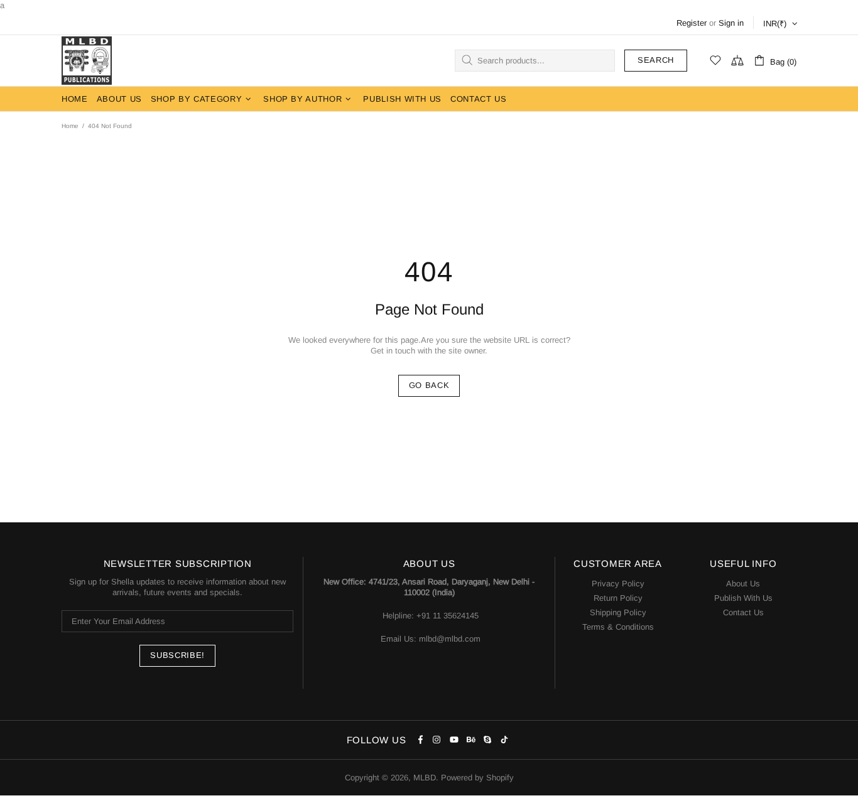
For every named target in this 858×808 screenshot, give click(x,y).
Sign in (731, 23)
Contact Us (743, 612)
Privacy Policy (618, 583)
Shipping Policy (618, 612)
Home (70, 125)
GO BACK (429, 385)
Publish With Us (743, 598)
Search (656, 60)
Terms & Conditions (618, 627)
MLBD (87, 60)
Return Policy (618, 598)
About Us (743, 583)
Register (691, 23)
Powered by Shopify (477, 777)
